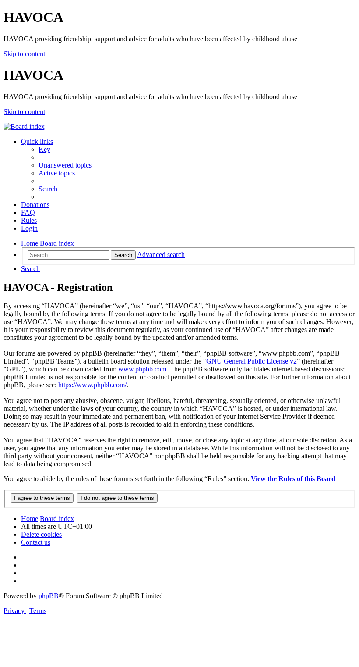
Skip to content (24, 53)
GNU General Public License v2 (251, 361)
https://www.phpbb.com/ (92, 385)
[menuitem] (44, 149)
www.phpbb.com (142, 369)
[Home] (24, 126)
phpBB (49, 595)
